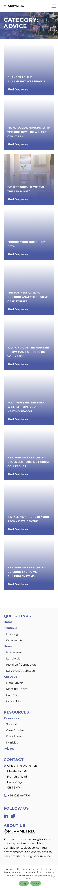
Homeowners (15, 652)
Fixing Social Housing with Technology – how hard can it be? (28, 132)
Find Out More (17, 89)
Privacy (9, 748)
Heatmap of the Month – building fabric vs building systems (26, 572)
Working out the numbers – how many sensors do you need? (28, 352)
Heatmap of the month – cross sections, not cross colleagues (28, 462)
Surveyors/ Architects (21, 670)
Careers (11, 695)
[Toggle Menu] (54, 6)
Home (8, 622)
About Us (10, 677)
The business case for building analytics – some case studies (28, 297)
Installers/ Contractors (21, 664)
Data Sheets (14, 736)
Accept (23, 883)
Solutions (10, 628)
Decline (35, 883)
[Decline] (54, 876)
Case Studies (15, 730)
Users (8, 646)
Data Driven (14, 683)
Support (11, 724)
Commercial (14, 640)
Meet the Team (16, 689)
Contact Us (13, 701)
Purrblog (12, 742)
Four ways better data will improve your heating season (25, 407)
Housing (12, 634)
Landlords (13, 658)
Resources (11, 718)
